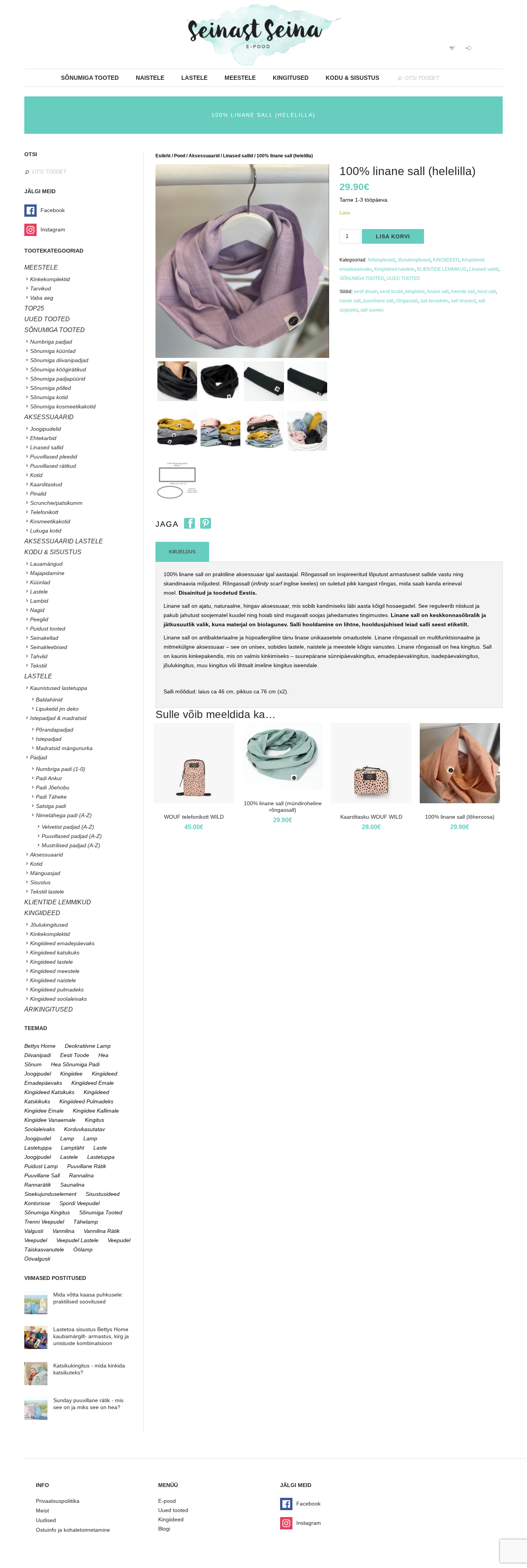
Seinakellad (44, 638)
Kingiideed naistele (394, 269)
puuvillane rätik (86, 1166)
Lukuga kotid (45, 531)
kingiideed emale (92, 1083)
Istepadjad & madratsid (58, 718)
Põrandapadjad (54, 730)
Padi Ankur (49, 778)
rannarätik (37, 1185)
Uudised (46, 1520)
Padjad (38, 757)
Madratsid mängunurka (64, 748)
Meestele (240, 77)
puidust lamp (41, 1166)
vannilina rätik (102, 1231)
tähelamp (85, 1222)
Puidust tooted (47, 629)
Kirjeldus (182, 552)
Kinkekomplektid (50, 279)
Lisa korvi (393, 236)
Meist (42, 1510)
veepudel (35, 1240)
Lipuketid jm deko (57, 709)
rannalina (81, 1175)
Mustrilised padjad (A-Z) (71, 845)
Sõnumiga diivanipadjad (59, 360)
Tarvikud (40, 288)
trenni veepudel (44, 1222)
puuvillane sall (378, 300)
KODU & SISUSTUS (52, 552)
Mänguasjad (45, 873)
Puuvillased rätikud (53, 466)
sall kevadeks (434, 300)
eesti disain (366, 291)
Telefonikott (44, 512)
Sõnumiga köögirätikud (58, 369)
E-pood (167, 1501)
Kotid (36, 475)
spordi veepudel (79, 1203)
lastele (69, 1157)
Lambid (39, 601)
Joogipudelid (45, 429)
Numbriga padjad (51, 342)
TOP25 (34, 308)
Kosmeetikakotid (50, 521)
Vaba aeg (41, 298)
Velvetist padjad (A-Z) (68, 827)
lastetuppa (101, 1157)
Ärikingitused (381, 260)
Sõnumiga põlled (50, 388)
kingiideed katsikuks (49, 1092)
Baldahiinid (49, 699)
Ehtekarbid (43, 438)
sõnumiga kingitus (47, 1212)
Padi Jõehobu (52, 787)
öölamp (83, 1249)
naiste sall (350, 300)
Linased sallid (238, 155)
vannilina (63, 1231)
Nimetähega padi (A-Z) (64, 815)
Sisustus (40, 882)
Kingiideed (171, 1519)
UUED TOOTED (403, 278)
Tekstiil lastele (47, 892)
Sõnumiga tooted (90, 77)
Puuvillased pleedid (53, 457)
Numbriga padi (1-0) (60, 769)
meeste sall (463, 291)
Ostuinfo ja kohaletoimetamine (73, 1530)
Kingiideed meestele (54, 971)
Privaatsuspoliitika (57, 1501)
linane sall (438, 291)
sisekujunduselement (50, 1194)
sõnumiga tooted (100, 1212)
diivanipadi (37, 1055)
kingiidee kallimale (96, 1111)
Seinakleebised (48, 647)
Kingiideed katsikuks (54, 952)
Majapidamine (47, 573)
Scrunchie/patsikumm (56, 503)
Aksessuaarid (204, 155)
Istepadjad (48, 739)
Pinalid (38, 494)
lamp (67, 1138)
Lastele (194, 77)
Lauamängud (46, 564)
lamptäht (72, 1148)
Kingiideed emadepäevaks (62, 943)
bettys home (40, 1046)
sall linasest (463, 300)
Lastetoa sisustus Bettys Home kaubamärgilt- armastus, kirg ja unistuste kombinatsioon (91, 1336)
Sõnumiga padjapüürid (57, 379)
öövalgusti (37, 1259)
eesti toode (391, 291)
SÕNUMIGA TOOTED (362, 278)
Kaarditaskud (46, 484)
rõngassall (407, 300)
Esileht (163, 155)
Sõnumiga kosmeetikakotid (63, 406)
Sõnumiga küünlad (53, 351)
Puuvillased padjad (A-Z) (72, 836)
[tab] (182, 552)
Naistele (150, 77)
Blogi (164, 1529)
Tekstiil (38, 666)
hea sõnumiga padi (75, 1064)
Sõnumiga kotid (49, 397)
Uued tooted (173, 1510)
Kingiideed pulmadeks (57, 989)
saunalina (72, 1185)
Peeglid (39, 619)
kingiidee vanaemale (50, 1120)
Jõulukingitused (414, 260)
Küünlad (40, 582)
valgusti (33, 1231)
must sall (486, 291)
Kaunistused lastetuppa (58, 688)
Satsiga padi (51, 806)
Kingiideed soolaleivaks (58, 999)
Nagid (37, 610)
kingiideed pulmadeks (86, 1101)
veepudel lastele (77, 1240)
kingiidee (415, 291)
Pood (179, 155)
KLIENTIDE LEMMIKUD (442, 269)
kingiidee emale (44, 1111)
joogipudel (37, 1074)
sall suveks (371, 310)
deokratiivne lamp (88, 1046)
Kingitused (291, 77)
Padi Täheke (51, 797)
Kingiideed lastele (51, 962)
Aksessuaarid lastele (63, 541)
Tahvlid (38, 656)
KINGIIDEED (446, 260)
